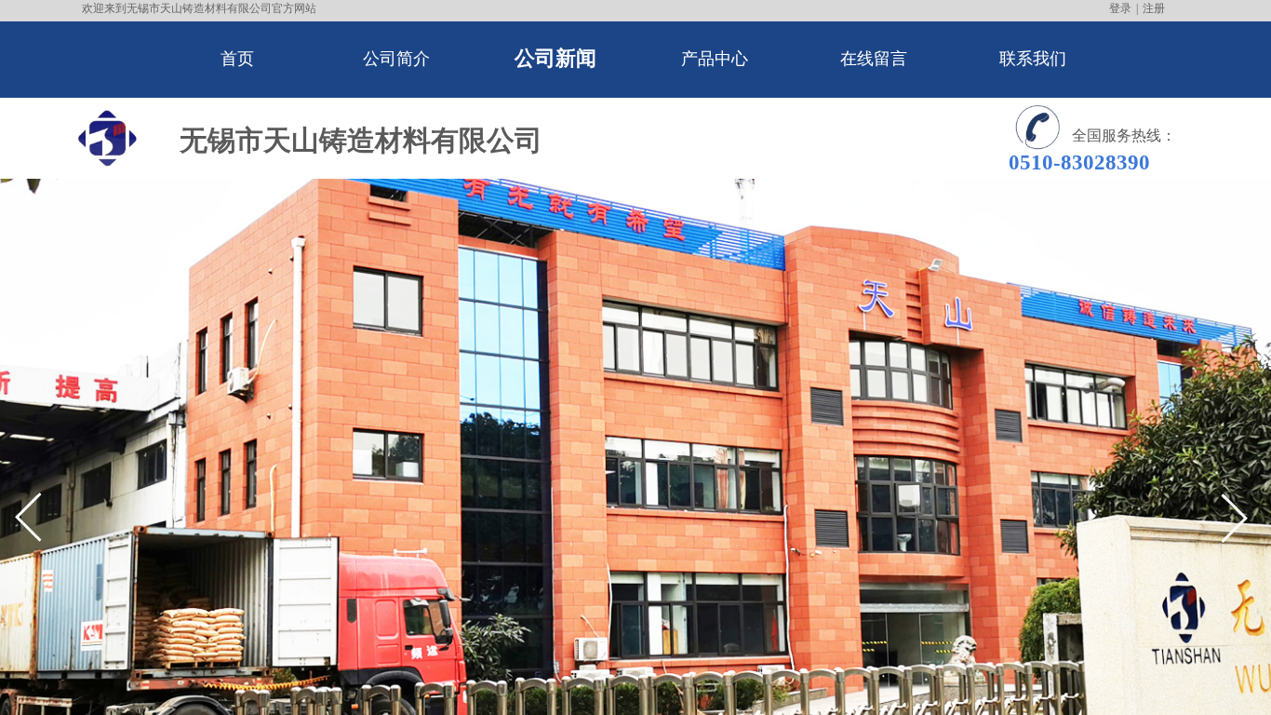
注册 (1154, 8)
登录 (1120, 8)
